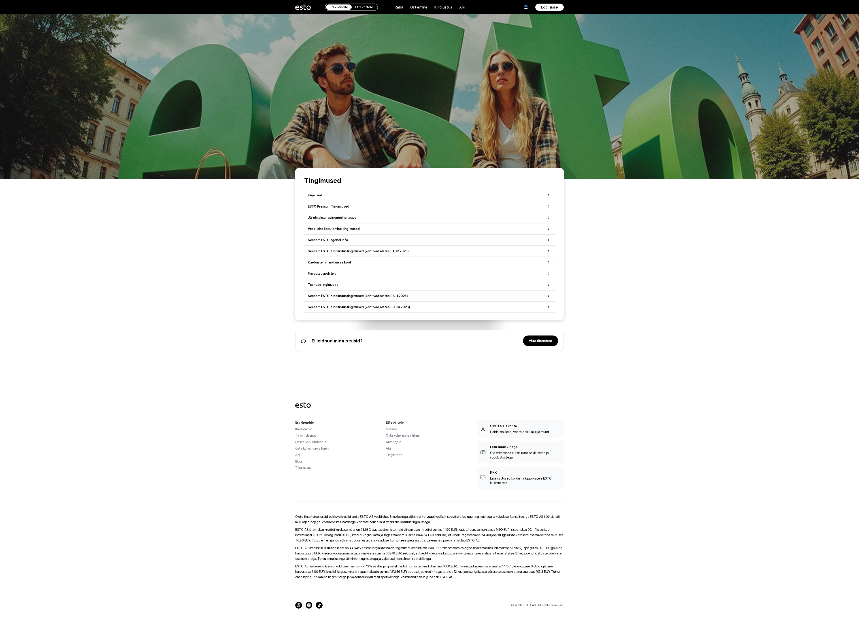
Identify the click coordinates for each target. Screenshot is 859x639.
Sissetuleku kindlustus (310, 442)
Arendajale (393, 442)
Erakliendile (339, 7)
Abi (462, 7)
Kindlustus (443, 7)
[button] (399, 7)
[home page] (303, 7)
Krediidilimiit (303, 429)
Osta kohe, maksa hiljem (312, 448)
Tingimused (303, 467)
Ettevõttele (364, 7)
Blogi (298, 461)
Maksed (391, 429)
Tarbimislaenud (306, 435)
